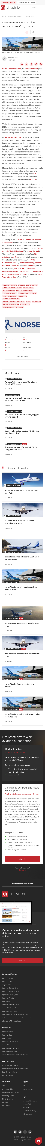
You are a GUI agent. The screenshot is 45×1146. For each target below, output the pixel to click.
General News (29, 17)
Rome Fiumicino (29, 266)
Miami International (21, 271)
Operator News (7, 978)
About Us (5, 1086)
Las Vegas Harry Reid (10, 293)
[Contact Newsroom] (33, 32)
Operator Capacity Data (10, 995)
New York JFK (19, 268)
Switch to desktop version (22, 884)
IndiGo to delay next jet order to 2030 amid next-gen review (22, 558)
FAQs (24, 1086)
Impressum (26, 1107)
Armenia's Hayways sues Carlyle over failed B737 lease (21, 383)
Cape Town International (11, 299)
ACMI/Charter (25, 304)
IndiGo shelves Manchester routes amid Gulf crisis (22, 655)
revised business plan (13, 137)
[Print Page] (40, 32)
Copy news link (36, 64)
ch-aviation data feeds (10, 1065)
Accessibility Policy (29, 1111)
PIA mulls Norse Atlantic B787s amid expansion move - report (19, 522)
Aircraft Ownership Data (10, 1005)
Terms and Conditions (30, 1101)
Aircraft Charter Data (9, 1011)
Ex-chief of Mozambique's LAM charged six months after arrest (22, 399)
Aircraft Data (6, 1001)
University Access (8, 1096)
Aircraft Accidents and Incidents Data (15, 1014)
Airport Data (6, 985)
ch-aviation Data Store (27, 2)
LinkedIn (22, 64)
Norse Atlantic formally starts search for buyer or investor (21, 588)
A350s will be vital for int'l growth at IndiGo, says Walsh (22, 491)
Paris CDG (15, 266)
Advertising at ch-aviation (11, 1092)
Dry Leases (19, 307)
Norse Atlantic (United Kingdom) (13, 301)
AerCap (15, 257)
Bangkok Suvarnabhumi (16, 274)
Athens (15, 263)
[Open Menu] (41, 8)
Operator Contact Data (10, 988)
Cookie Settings (28, 1089)
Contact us (22, 870)
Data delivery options (9, 1072)
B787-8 (36, 174)
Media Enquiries (7, 1099)
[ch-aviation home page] (10, 7)
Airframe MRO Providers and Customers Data (17, 1018)
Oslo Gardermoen (31, 69)
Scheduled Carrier (11, 340)
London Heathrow (9, 288)
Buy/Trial (22, 859)
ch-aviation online (8, 2)
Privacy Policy (27, 1104)
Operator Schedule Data (10, 991)
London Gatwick (33, 251)
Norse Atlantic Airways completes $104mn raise (22, 624)
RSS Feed (41, 64)
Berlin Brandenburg (26, 263)
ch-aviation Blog (7, 1089)
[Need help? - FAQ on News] (26, 32)
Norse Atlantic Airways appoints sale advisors (19, 685)
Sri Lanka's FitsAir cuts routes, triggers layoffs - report (22, 416)
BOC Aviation (36, 301)
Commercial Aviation (15, 17)
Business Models (8, 307)
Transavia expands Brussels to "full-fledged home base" (21, 448)
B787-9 (33, 180)
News (4, 17)
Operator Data (7, 981)
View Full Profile (22, 357)
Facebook (31, 64)
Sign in (34, 8)
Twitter (20, 1132)
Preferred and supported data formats (15, 1069)
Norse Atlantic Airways (11, 69)
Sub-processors (28, 1114)
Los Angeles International (27, 293)
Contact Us (6, 1106)
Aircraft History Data (9, 1008)
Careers (5, 1102)
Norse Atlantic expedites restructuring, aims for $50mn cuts (22, 715)
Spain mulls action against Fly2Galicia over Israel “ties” (22, 432)
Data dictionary (7, 1075)
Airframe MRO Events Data (11, 1021)
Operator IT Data (8, 998)
